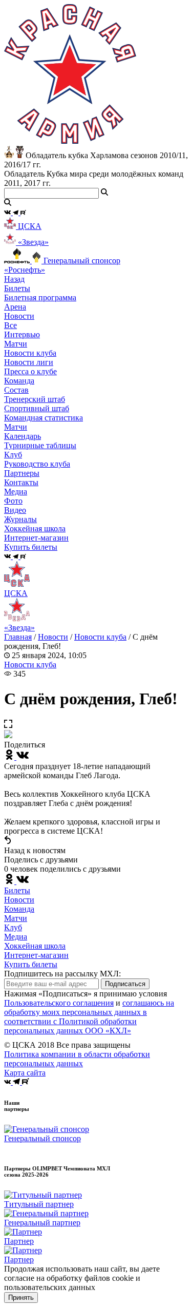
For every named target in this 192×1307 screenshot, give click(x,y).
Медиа (15, 936)
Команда (19, 909)
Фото (13, 500)
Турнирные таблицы (40, 445)
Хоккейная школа (35, 945)
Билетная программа (40, 297)
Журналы (20, 519)
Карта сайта (25, 1072)
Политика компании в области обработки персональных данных (77, 1059)
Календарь (22, 436)
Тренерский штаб (34, 399)
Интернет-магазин (36, 955)
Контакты (21, 482)
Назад (14, 279)
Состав (16, 390)
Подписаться (125, 984)
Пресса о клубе (30, 371)
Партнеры (21, 473)
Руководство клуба (37, 463)
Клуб (13, 927)
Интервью (22, 334)
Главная (18, 636)
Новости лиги (28, 362)
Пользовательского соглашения (59, 1002)
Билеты (17, 890)
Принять (21, 1297)
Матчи (15, 343)
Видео (15, 510)
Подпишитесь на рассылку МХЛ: (62, 973)
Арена (15, 306)
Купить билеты (30, 964)
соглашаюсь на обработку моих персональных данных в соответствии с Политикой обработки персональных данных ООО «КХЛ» (89, 1016)
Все (10, 325)
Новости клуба (30, 353)
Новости (53, 636)
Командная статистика (43, 417)
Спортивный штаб (36, 408)
